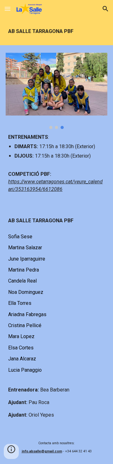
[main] (56, 31)
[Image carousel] (56, 91)
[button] (7, 8)
